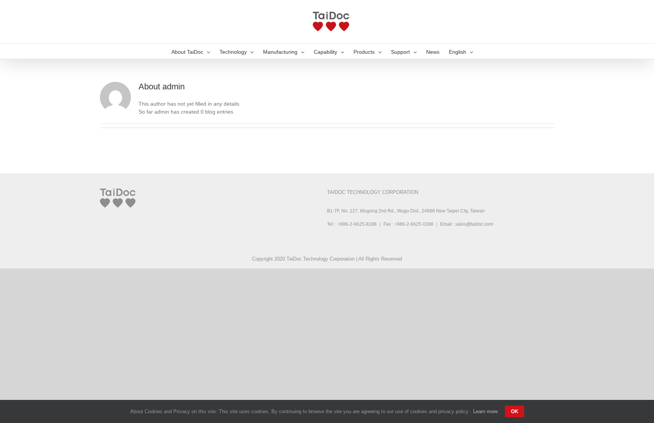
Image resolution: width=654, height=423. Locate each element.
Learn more (485, 411)
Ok (514, 411)
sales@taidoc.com (474, 224)
